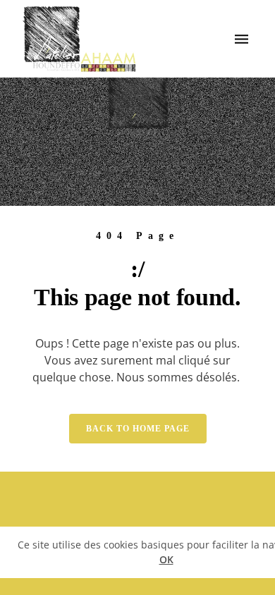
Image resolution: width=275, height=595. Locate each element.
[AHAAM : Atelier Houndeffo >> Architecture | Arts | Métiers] (79, 39)
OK (166, 559)
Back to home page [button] (138, 429)
